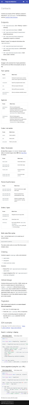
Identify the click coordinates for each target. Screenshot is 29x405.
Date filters (24, 153)
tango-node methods (16, 328)
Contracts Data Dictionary (11, 17)
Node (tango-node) (18, 335)
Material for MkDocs (10, 403)
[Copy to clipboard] (27, 241)
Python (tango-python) (7, 335)
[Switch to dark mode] (23, 1)
